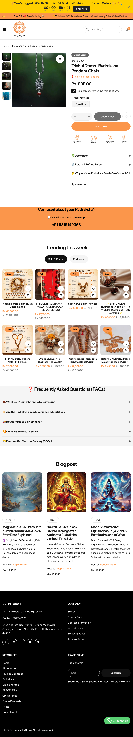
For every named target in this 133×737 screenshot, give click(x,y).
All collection (9, 668)
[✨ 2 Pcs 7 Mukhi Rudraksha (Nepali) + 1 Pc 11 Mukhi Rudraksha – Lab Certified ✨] (115, 284)
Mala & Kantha (10, 684)
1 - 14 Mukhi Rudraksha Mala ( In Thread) (17, 360)
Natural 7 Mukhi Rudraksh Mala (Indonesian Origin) (115, 360)
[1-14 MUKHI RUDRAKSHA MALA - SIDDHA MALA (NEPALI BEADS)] (50, 284)
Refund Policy (75, 628)
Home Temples (10, 712)
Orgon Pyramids (11, 701)
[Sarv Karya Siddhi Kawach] (83, 284)
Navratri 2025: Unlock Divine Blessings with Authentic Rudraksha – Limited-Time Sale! (63, 533)
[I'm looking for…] (87, 29)
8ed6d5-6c (77, 60)
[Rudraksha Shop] (19, 29)
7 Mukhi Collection (13, 673)
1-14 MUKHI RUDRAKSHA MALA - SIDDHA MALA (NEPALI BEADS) (50, 306)
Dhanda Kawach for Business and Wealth (50, 360)
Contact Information (79, 622)
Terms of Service (77, 639)
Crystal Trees (9, 695)
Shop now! (81, 8)
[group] (39, 80)
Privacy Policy (76, 617)
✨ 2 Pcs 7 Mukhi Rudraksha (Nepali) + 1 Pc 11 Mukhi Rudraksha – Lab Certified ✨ (115, 308)
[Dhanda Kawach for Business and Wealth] (50, 340)
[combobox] (102, 29)
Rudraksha (8, 679)
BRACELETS (9, 690)
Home (5, 45)
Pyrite (5, 706)
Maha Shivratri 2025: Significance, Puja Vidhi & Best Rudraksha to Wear (109, 531)
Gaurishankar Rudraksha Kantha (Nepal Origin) (83, 360)
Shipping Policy (76, 633)
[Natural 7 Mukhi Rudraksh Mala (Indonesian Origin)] (115, 340)
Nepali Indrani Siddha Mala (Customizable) (18, 305)
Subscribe (115, 672)
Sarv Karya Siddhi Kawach (82, 303)
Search (72, 611)
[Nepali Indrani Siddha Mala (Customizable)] (17, 284)
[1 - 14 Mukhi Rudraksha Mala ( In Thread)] (17, 340)
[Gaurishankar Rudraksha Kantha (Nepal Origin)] (83, 340)
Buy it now (101, 126)
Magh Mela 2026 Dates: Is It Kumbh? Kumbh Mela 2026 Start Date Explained (21, 531)
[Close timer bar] (129, 7)
